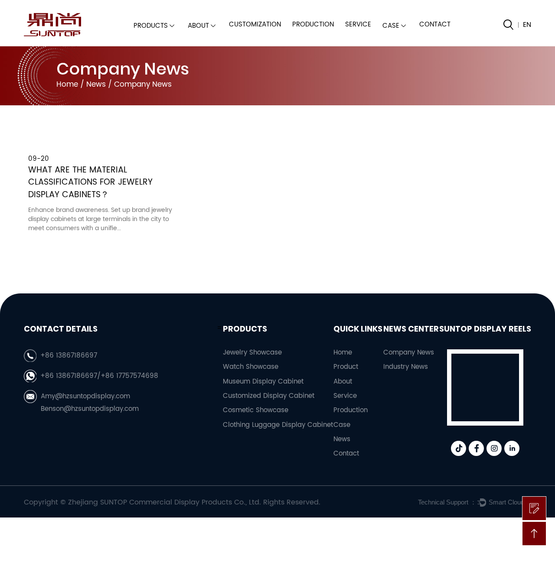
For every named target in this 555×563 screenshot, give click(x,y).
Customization (255, 24)
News (96, 84)
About (198, 25)
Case (390, 25)
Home (67, 84)
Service (358, 24)
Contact (435, 24)
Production (313, 24)
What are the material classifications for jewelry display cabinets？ (90, 183)
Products (151, 25)
